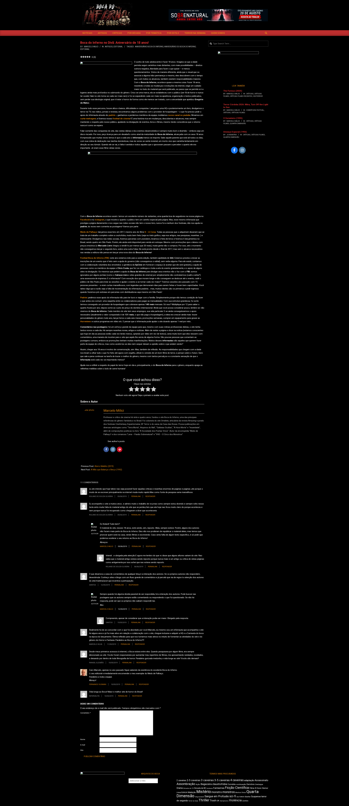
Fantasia (209, 788)
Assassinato (261, 780)
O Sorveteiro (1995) (233, 118)
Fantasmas (218, 788)
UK (218, 800)
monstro (216, 792)
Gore (259, 788)
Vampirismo (224, 801)
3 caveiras (207, 780)
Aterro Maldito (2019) (104, 466)
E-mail (82, 745)
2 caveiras (181, 780)
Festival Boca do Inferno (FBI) (94, 258)
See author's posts (116, 441)
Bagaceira (206, 784)
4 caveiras (237, 780)
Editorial (118, 46)
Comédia (232, 784)
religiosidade (199, 797)
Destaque (259, 784)
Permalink (136, 496)
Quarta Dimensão (238, 123)
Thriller (204, 800)
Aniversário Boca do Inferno (149, 46)
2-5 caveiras (193, 780)
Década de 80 (200, 788)
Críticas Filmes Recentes (241, 96)
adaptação (249, 780)
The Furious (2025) (232, 91)
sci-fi (232, 796)
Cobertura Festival (255, 110)
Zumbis (245, 801)
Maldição (192, 792)
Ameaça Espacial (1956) (235, 132)
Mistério (203, 791)
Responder (150, 496)
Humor (265, 788)
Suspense (256, 796)
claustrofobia (219, 784)
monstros (228, 792)
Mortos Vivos (240, 792)
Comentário (85, 713)
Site (81, 750)
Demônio (251, 784)
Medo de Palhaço (88, 232)
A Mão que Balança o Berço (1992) (106, 469)
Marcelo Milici (113, 410)
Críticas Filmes (238, 112)
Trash (213, 800)
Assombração (186, 784)
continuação (241, 784)
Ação (198, 784)
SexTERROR (258, 96)
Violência (235, 800)
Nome (82, 739)
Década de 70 (188, 788)
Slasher (248, 797)
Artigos (109, 46)
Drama (180, 788)
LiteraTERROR (182, 792)
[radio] (131, 390)
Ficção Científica (237, 788)
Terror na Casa (193, 801)
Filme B (252, 788)
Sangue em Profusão (216, 796)
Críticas (250, 94)
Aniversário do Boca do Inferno (180, 46)
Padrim (83, 297)
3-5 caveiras (222, 780)
